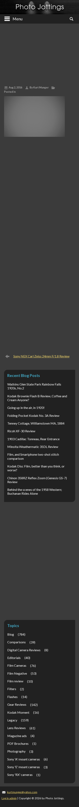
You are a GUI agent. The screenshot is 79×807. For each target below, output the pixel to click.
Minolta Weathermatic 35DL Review (32, 447)
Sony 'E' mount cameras (23, 767)
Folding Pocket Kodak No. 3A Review (33, 415)
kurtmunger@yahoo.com (22, 792)
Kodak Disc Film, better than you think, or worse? (36, 468)
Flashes (12, 697)
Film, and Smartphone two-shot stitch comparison (33, 456)
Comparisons (16, 642)
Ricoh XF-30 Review (21, 431)
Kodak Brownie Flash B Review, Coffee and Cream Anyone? (37, 398)
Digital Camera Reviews (24, 650)
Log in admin (9, 798)
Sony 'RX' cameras (20, 775)
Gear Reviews (16, 704)
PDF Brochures (18, 743)
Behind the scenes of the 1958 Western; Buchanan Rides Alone (34, 491)
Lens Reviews (16, 728)
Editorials (14, 658)
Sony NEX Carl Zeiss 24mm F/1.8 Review (41, 356)
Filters (11, 689)
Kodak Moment (18, 712)
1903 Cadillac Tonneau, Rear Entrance (33, 439)
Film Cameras (16, 665)
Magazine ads (17, 736)
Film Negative (17, 673)
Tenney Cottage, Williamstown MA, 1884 (35, 423)
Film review (15, 681)
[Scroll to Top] (70, 761)
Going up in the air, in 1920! (26, 407)
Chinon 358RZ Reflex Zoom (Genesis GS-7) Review (37, 480)
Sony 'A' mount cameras (23, 759)
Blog (10, 634)
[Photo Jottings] (39, 7)
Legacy (12, 720)
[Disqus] (39, 192)
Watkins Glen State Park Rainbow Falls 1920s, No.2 (34, 386)
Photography (16, 751)
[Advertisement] (39, 53)
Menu (17, 18)
